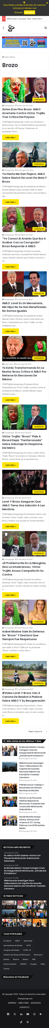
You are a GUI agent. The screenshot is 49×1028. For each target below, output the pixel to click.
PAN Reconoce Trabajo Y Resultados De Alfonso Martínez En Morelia (31, 787)
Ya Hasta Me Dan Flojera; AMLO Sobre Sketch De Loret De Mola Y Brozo (24, 177)
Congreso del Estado (11, 950)
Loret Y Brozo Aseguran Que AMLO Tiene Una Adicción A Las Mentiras (23, 505)
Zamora (6, 969)
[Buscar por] (45, 29)
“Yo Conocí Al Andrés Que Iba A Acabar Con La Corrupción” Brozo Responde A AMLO (24, 242)
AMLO (17, 941)
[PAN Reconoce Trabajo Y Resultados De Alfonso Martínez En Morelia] (9, 788)
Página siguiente (35, 731)
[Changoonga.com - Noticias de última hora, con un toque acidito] (11, 28)
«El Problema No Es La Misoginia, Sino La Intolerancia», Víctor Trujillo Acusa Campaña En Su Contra (24, 568)
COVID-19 (27, 950)
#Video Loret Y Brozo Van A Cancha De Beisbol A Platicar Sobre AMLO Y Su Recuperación (23, 697)
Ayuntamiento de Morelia (13, 945)
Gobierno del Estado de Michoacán (17, 955)
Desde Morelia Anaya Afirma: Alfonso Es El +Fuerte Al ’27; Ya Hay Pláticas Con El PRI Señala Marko (32, 822)
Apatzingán (28, 941)
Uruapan (33, 964)
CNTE (28, 945)
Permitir (29, 12)
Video (43, 964)
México (25, 959)
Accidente (7, 941)
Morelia (6, 959)
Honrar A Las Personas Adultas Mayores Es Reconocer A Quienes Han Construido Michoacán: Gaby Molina (32, 804)
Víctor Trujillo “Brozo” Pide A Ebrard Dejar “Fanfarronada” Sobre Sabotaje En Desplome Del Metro (22, 442)
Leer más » (11, 137)
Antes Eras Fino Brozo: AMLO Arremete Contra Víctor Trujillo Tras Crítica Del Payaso (23, 113)
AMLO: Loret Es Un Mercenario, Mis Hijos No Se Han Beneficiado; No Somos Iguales (24, 307)
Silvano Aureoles (10, 964)
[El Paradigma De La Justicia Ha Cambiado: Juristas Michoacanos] (9, 905)
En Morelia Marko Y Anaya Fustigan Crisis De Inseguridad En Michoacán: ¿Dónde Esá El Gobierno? (32, 751)
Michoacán (38, 955)
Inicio (6, 57)
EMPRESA (12, 1003)
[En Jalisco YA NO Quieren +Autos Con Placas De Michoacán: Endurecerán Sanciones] (24, 905)
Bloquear (18, 12)
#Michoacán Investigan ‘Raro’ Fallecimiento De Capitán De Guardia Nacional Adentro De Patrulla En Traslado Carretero (31, 770)
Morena (16, 959)
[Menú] (3, 29)
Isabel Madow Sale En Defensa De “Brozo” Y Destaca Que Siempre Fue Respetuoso (23, 635)
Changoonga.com (25, 998)
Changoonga (9, 106)
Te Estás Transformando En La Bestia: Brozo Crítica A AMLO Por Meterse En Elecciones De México (24, 373)
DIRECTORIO (23, 1003)
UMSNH (23, 964)
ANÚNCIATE (36, 1003)
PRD (34, 959)
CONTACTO (24, 1007)
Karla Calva (8, 364)
